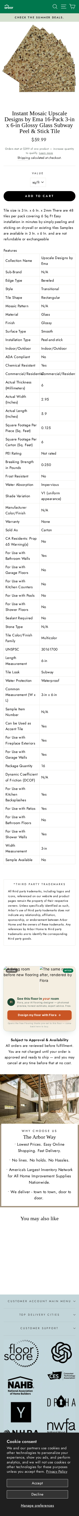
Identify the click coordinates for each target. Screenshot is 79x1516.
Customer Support (39, 1328)
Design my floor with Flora (39, 1015)
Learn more (46, 153)
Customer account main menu (39, 1301)
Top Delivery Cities (39, 1315)
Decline (37, 1494)
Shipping (23, 158)
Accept (37, 1483)
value (38, 173)
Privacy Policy (56, 1471)
